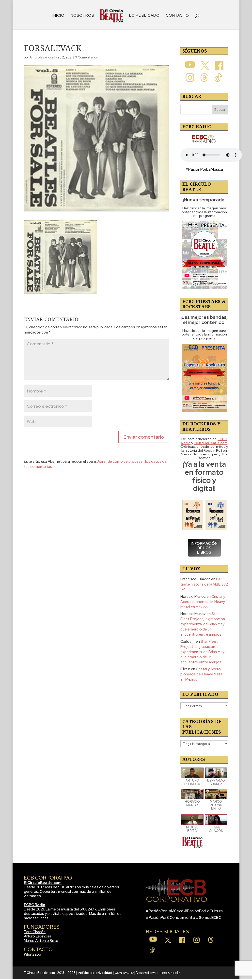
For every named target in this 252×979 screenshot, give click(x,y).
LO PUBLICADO (144, 16)
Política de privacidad (95, 973)
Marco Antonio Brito (41, 940)
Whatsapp (32, 954)
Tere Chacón (35, 931)
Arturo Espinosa (42, 57)
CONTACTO (177, 16)
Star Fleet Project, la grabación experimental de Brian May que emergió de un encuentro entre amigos (202, 624)
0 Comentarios (86, 57)
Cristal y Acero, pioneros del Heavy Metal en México (202, 601)
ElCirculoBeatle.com (43, 882)
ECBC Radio (34, 904)
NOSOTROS (82, 16)
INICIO (58, 16)
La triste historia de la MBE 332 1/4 (204, 584)
